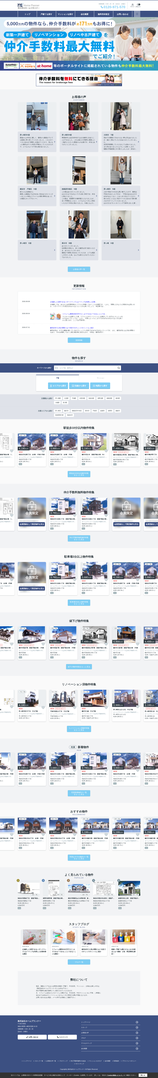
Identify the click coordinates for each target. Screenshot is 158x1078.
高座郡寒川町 (59, 415)
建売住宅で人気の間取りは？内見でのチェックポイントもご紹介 (72, 328)
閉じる (143, 1075)
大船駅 (57, 402)
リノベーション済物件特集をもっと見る (79, 729)
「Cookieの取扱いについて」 (114, 1075)
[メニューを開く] (137, 14)
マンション (100, 378)
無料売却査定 (103, 14)
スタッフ (84, 1027)
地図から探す (101, 386)
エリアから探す (59, 386)
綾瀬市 (102, 411)
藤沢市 (66, 411)
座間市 (110, 411)
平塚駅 (74, 398)
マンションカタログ (95, 1061)
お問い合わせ (122, 14)
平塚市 (95, 411)
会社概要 (84, 14)
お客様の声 (85, 1033)
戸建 (57, 378)
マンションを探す (65, 14)
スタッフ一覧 (39, 1061)
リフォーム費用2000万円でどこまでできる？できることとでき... (84, 314)
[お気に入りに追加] (11, 451)
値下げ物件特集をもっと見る (79, 667)
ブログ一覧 (79, 962)
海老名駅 (91, 398)
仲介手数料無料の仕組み (78, 1061)
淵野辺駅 (100, 398)
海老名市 (70, 415)
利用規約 (116, 1061)
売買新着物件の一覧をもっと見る (79, 793)
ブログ (83, 1038)
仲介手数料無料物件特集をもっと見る (79, 538)
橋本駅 (118, 398)
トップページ (85, 1022)
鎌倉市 (118, 411)
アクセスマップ (86, 1043)
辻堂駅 (66, 398)
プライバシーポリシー (129, 1061)
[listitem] (32, 450)
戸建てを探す (46, 14)
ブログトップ (63, 1061)
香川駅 (65, 402)
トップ (27, 14)
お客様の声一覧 (79, 269)
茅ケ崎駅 (58, 398)
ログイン (132, 6)
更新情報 (79, 340)
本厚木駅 (82, 398)
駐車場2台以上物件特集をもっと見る (79, 603)
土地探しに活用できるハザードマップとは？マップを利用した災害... (73, 302)
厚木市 (87, 411)
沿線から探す (80, 386)
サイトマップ (80, 1064)
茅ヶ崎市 (58, 411)
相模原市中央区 (77, 411)
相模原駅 (109, 398)
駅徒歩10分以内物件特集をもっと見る (79, 474)
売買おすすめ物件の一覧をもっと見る (79, 858)
